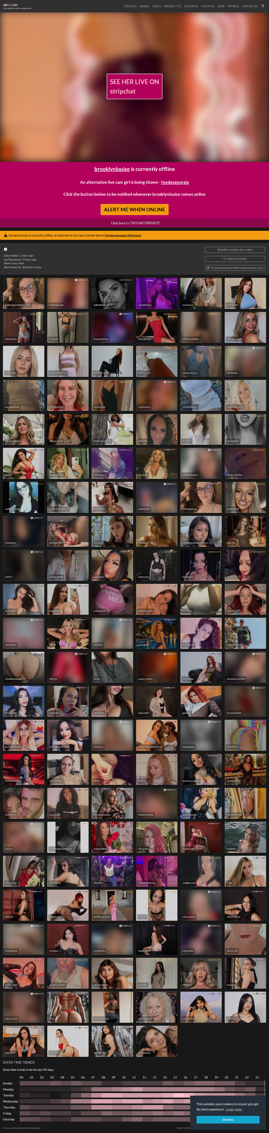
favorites (250, 6)
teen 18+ (130, 6)
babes (144, 6)
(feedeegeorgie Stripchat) (123, 235)
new (221, 6)
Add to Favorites (237, 258)
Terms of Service (186, 1128)
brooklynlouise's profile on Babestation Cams (237, 267)
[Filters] (263, 6)
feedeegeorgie (175, 182)
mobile (233, 6)
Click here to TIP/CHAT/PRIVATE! (135, 223)
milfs (156, 6)
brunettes (172, 6)
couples (207, 6)
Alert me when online (134, 209)
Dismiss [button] (228, 1119)
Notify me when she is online (236, 249)
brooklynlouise (112, 169)
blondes (191, 6)
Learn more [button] (234, 1109)
